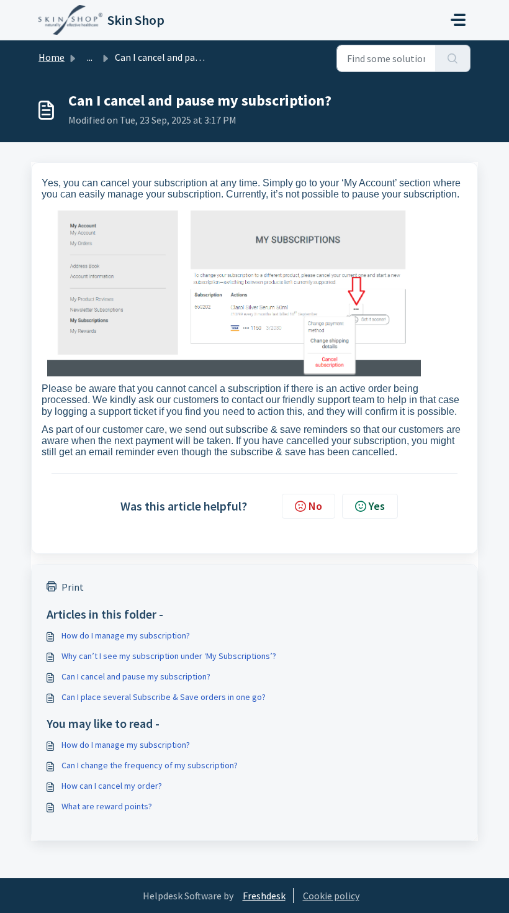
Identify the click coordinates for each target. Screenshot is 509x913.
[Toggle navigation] (458, 20)
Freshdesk (264, 895)
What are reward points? (106, 806)
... (89, 57)
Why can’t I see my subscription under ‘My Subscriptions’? (168, 655)
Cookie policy (331, 895)
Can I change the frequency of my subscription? (149, 765)
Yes (377, 506)
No (315, 506)
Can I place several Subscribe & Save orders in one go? (163, 696)
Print (72, 587)
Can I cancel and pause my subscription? (135, 676)
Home (51, 57)
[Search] (453, 58)
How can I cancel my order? (111, 785)
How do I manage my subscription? (125, 635)
